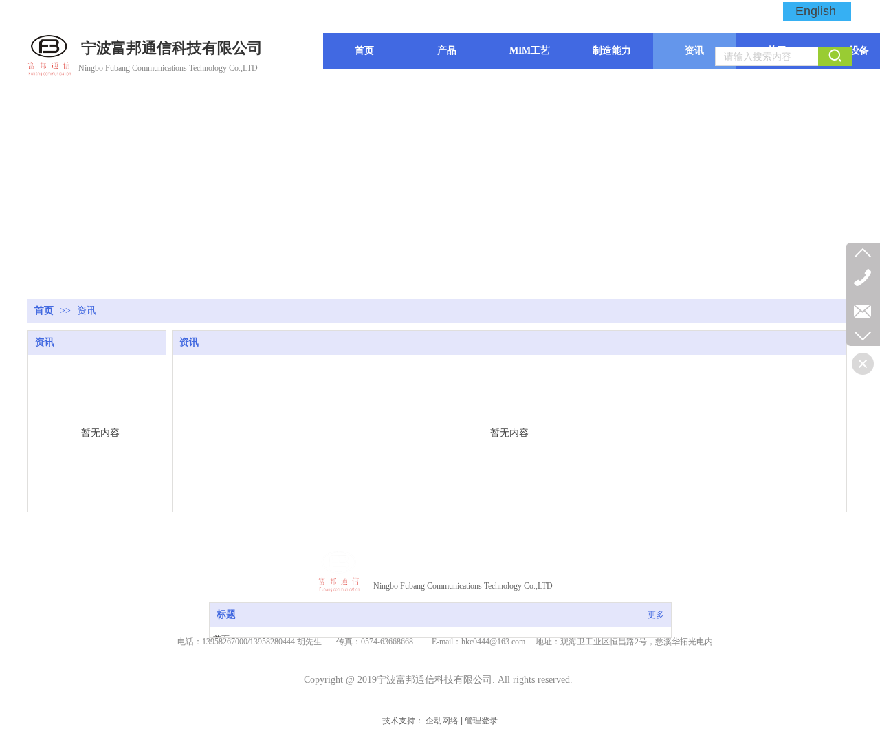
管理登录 (481, 720)
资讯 (86, 310)
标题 (226, 614)
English (815, 11)
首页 (44, 310)
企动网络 (442, 720)
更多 (656, 615)
